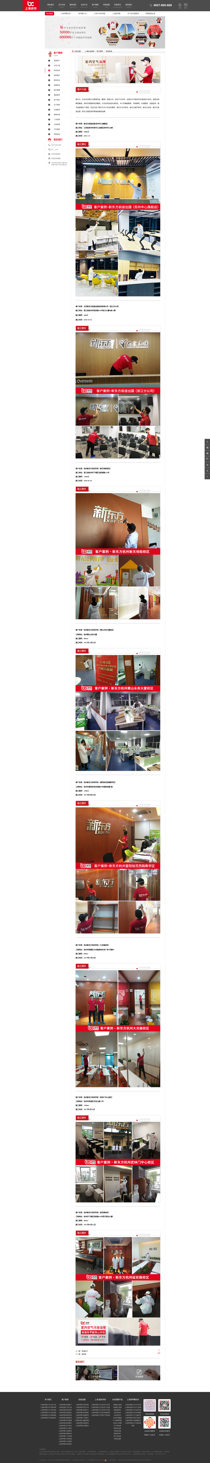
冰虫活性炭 (117, 1412)
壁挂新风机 (117, 1433)
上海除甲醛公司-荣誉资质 (48, 1407)
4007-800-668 (56, 145)
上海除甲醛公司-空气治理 (133, 1407)
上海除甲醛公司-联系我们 (48, 1418)
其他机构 (57, 134)
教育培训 (57, 80)
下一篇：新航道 (81, 1354)
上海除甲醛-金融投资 (65, 1418)
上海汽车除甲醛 (99, 13)
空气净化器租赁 (133, 13)
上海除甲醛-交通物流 (65, 1431)
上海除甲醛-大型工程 (65, 1407)
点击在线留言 (55, 154)
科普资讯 (117, 6)
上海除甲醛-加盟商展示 (82, 1420)
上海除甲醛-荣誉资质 (82, 1412)
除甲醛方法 (82, 13)
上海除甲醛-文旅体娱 (65, 1439)
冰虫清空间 (117, 1415)
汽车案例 (57, 129)
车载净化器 (117, 1431)
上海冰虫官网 (89, 51)
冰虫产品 (84, 6)
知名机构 (57, 70)
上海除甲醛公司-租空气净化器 (100, 1415)
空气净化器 (117, 1425)
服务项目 (73, 6)
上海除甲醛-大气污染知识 (133, 1415)
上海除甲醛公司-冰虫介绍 (48, 1405)
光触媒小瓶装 (117, 1405)
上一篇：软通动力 (82, 1351)
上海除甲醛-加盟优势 (82, 1415)
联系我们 (128, 6)
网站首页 (50, 6)
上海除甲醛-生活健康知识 (133, 1420)
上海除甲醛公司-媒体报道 (48, 1415)
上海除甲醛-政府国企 (65, 1412)
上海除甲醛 (116, 13)
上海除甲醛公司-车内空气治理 (100, 1410)
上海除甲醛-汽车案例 (65, 1441)
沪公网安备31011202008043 (96, 1460)
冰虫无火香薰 (117, 1423)
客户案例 (95, 6)
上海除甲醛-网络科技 (65, 1433)
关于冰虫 (62, 6)
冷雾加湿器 (117, 1439)
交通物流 (57, 110)
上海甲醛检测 (65, 13)
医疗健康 (57, 90)
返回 (159, 1353)
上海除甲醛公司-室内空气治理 (100, 1407)
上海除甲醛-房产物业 (65, 1425)
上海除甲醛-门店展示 (82, 1418)
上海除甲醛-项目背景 (82, 1405)
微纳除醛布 (117, 1410)
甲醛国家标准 (150, 13)
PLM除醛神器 (117, 1420)
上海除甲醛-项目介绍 (82, 1407)
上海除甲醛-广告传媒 (65, 1436)
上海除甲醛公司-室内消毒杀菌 (100, 1412)
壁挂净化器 (117, 1428)
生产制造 (57, 105)
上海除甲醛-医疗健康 (65, 1420)
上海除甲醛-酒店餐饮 (65, 1423)
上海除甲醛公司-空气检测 (133, 1405)
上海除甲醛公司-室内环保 (133, 1410)
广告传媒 (57, 119)
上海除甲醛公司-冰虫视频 (48, 1412)
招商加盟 (106, 6)
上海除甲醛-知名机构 (65, 1410)
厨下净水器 (117, 1436)
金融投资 (57, 85)
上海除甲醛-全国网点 (82, 1425)
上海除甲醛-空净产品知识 (133, 1418)
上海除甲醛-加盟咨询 (82, 1423)
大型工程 (57, 65)
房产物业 (57, 100)
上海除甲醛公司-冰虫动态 (48, 1410)
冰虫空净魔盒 (117, 1418)
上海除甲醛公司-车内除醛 (133, 1412)
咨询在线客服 (55, 158)
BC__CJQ (54, 149)
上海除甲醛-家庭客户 (65, 1405)
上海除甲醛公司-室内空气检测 (100, 1405)
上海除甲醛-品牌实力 (82, 1410)
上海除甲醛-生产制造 (65, 1428)
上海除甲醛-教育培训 (65, 1415)
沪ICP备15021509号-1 (78, 1460)
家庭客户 (57, 60)
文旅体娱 (57, 124)
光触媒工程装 (117, 1407)
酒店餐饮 (57, 95)
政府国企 (57, 75)
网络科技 (57, 114)
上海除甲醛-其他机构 (65, 1444)
